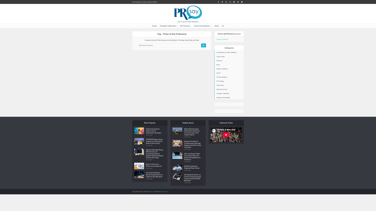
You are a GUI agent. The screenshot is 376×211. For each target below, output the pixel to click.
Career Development (202, 26)
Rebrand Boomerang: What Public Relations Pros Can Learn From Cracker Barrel (192, 132)
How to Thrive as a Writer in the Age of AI (154, 165)
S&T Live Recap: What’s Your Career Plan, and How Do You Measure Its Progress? (192, 156)
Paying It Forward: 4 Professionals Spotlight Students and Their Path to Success (192, 144)
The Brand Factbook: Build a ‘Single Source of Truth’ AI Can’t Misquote (154, 175)
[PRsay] (188, 12)
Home (154, 26)
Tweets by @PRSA (222, 39)
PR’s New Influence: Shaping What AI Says (191, 167)
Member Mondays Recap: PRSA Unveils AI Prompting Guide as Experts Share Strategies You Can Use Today (154, 154)
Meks (151, 191)
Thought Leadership (168, 26)
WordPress (164, 191)
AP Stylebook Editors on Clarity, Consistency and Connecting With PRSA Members (192, 177)
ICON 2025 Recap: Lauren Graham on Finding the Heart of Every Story (154, 141)
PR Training (184, 26)
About (216, 26)
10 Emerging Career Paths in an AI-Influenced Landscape (153, 131)
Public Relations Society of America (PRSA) (144, 2)
